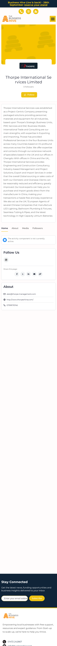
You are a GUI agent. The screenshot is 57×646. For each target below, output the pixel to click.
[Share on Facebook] (16, 274)
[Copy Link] (40, 274)
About (15, 228)
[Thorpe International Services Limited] (28, 65)
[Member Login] (35, 11)
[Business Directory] (28, 11)
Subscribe (37, 598)
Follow (30, 94)
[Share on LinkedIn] (28, 274)
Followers (37, 228)
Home (4, 228)
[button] (53, 19)
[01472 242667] (21, 11)
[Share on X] (22, 274)
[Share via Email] (34, 274)
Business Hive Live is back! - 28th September (28, 3)
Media (25, 228)
